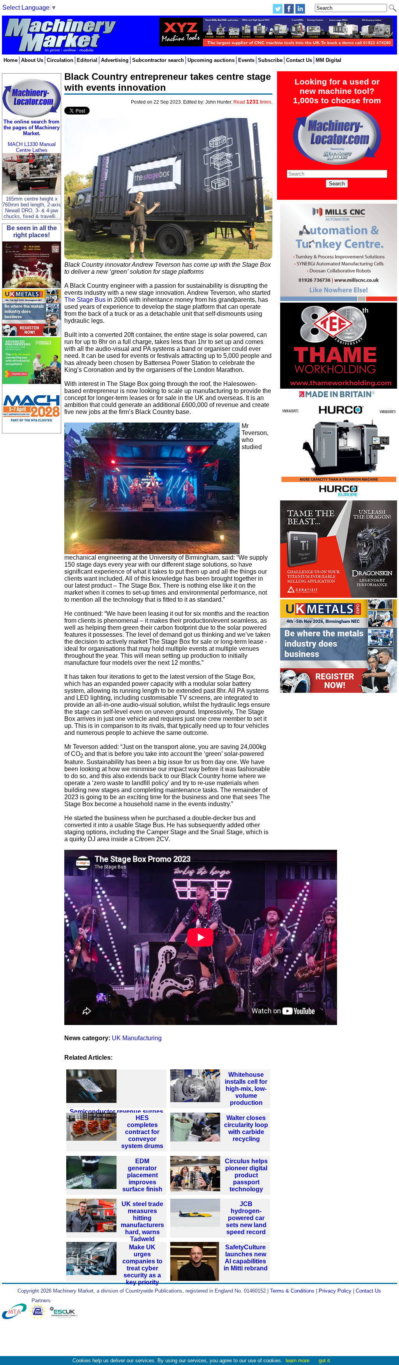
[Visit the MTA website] (16, 1317)
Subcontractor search (158, 60)
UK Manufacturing (137, 1038)
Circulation (60, 60)
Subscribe (270, 60)
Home (11, 60)
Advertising (115, 60)
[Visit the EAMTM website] (39, 1317)
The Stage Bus (85, 299)
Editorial (87, 60)
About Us (32, 60)
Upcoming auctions (211, 60)
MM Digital (328, 60)
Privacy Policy (335, 1291)
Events (246, 60)
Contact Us (299, 60)
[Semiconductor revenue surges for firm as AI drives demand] (116, 1088)
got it (324, 1360)
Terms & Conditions (292, 1291)
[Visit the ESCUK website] (64, 1317)
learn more (297, 1360)
